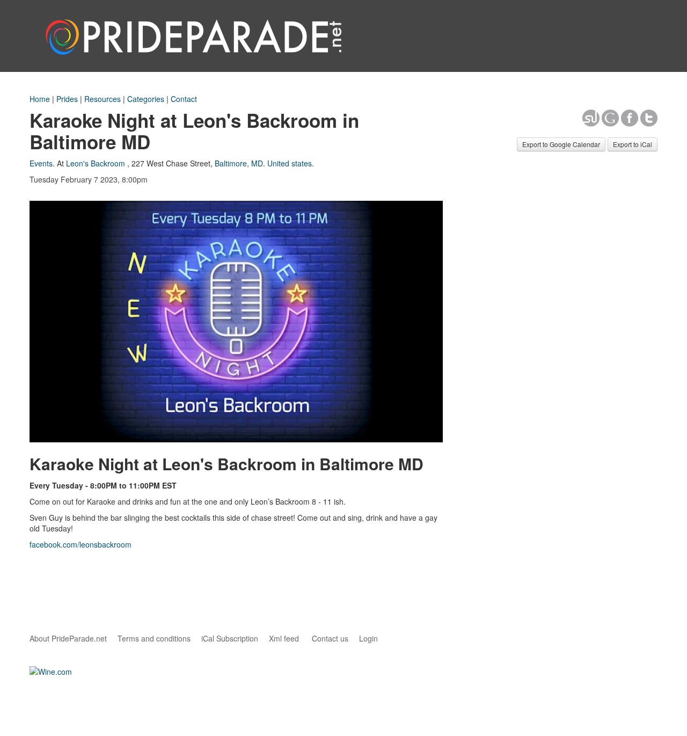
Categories (145, 98)
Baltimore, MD (239, 163)
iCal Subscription (229, 638)
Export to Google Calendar (561, 144)
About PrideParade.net (68, 638)
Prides (67, 98)
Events (41, 163)
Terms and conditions (154, 638)
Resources (102, 98)
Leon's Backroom (95, 163)
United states (289, 163)
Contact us (330, 638)
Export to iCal (632, 144)
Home (40, 98)
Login (368, 638)
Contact (184, 98)
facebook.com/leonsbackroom (80, 544)
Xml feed (284, 638)
